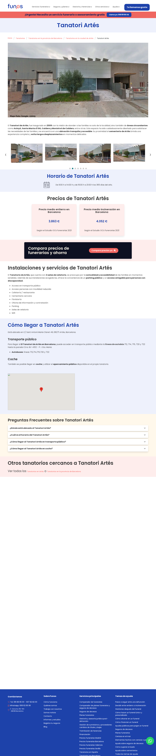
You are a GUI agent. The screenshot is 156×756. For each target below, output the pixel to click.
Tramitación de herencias (90, 731)
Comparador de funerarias (90, 702)
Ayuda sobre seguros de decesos (129, 743)
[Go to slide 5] (80, 168)
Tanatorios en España (88, 752)
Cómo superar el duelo (125, 747)
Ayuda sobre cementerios (126, 750)
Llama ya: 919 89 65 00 (119, 14)
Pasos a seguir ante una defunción (130, 702)
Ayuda (115, 6)
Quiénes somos (50, 705)
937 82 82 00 (31, 702)
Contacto (48, 716)
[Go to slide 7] (86, 168)
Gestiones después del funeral (128, 709)
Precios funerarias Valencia (90, 745)
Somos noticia (50, 712)
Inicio (10, 38)
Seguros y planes (60, 6)
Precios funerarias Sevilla (89, 748)
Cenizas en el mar (123, 736)
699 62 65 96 (20, 705)
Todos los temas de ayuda (126, 754)
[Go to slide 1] (70, 168)
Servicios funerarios (40, 6)
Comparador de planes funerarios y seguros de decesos (94, 706)
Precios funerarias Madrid (90, 738)
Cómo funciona (50, 702)
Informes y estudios (52, 719)
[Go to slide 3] (75, 168)
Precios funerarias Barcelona (91, 741)
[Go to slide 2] (72, 168)
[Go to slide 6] (83, 168)
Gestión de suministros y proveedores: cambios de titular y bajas (95, 726)
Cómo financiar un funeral (126, 722)
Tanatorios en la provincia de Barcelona (45, 38)
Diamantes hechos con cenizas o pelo (131, 740)
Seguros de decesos (88, 711)
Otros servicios (101, 6)
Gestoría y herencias (81, 6)
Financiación (84, 734)
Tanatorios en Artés (35, 471)
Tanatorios (20, 38)
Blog (45, 726)
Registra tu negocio (52, 723)
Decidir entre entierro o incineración (130, 705)
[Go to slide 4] (78, 168)
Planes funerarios (86, 715)
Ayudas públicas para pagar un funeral (131, 726)
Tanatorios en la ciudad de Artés (79, 38)
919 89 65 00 (19, 702)
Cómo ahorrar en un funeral (127, 718)
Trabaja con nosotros (53, 709)
